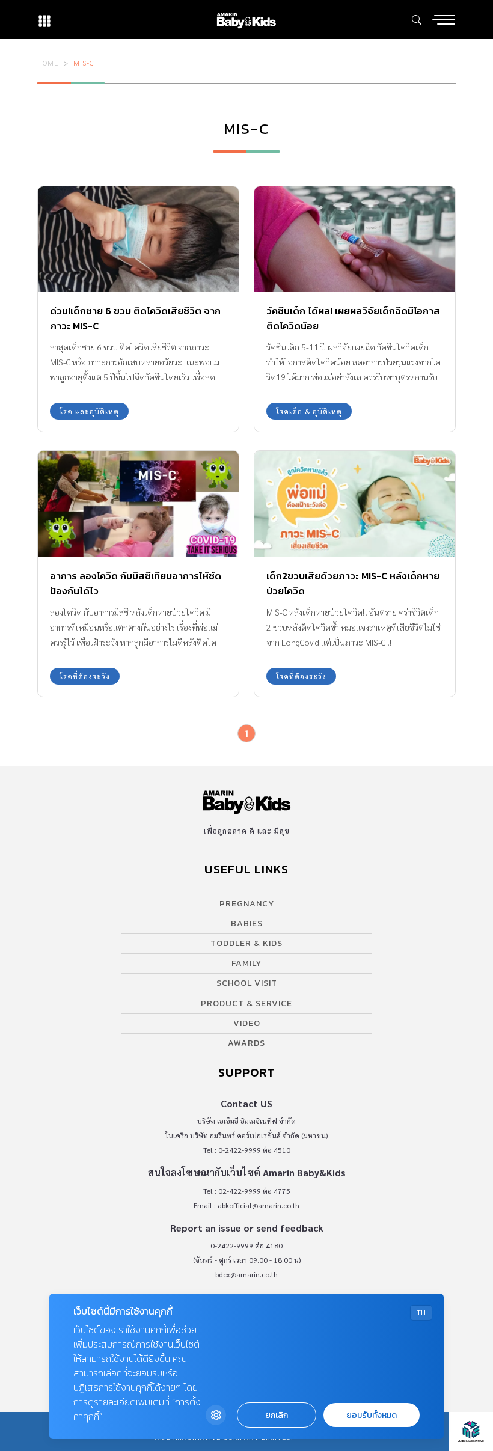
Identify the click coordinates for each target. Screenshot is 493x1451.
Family (246, 963)
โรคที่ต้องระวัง (85, 676)
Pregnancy (246, 903)
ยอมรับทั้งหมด (371, 1415)
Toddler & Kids (246, 943)
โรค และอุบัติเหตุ (89, 411)
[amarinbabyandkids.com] (246, 19)
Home (48, 62)
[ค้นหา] (416, 20)
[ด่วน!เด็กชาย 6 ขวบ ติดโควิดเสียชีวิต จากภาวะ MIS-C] (138, 239)
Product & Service (246, 1003)
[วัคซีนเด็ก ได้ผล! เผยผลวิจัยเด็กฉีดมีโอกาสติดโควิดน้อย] (354, 239)
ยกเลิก (276, 1415)
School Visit (246, 983)
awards (246, 1043)
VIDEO (246, 1023)
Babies (247, 923)
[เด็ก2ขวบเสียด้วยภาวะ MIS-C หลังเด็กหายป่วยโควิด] (354, 503)
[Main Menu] (444, 19)
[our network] (44, 19)
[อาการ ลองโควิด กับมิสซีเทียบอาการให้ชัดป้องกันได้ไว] (138, 503)
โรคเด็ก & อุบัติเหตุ (309, 411)
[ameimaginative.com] (471, 1431)
